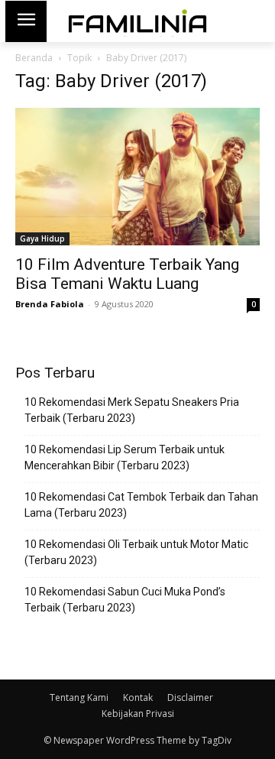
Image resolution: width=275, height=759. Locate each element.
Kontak (138, 697)
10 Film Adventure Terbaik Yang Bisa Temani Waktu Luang (127, 274)
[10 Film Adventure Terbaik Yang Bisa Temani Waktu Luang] (137, 176)
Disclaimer (190, 697)
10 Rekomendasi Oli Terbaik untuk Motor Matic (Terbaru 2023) (136, 552)
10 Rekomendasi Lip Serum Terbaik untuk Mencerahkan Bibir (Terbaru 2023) (124, 457)
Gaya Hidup (42, 238)
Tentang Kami (79, 697)
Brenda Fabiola (49, 304)
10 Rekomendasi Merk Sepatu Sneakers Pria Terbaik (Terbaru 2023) (131, 410)
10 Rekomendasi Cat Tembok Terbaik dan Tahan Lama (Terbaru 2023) (141, 505)
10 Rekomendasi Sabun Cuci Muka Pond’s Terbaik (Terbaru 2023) (124, 599)
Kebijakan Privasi (138, 713)
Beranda (34, 57)
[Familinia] (137, 21)
